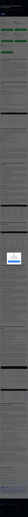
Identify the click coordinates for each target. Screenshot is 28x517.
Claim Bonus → (14, 261)
